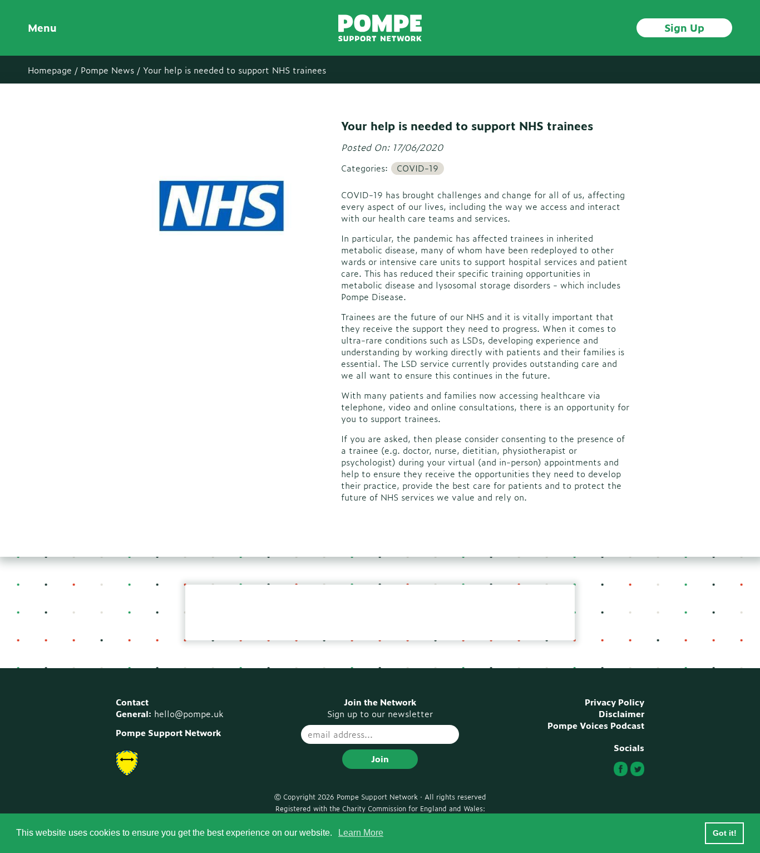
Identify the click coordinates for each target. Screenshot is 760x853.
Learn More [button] (360, 832)
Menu (42, 27)
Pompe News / (110, 69)
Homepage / (53, 69)
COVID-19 (417, 168)
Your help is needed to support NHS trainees (234, 69)
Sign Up (684, 27)
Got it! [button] (725, 833)
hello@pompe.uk (189, 713)
